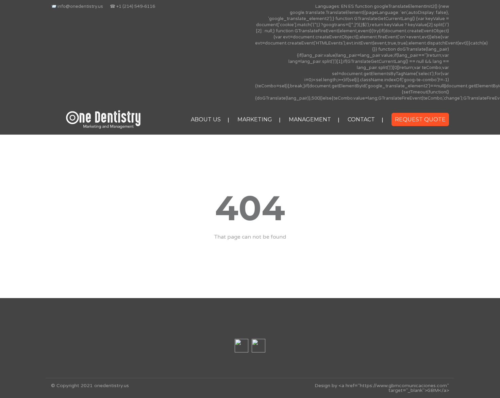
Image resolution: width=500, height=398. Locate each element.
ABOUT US (206, 119)
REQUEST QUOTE (420, 119)
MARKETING (254, 119)
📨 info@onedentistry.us (77, 6)
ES (351, 6)
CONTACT (361, 119)
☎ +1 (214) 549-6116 (132, 6)
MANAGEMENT (310, 119)
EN (344, 6)
